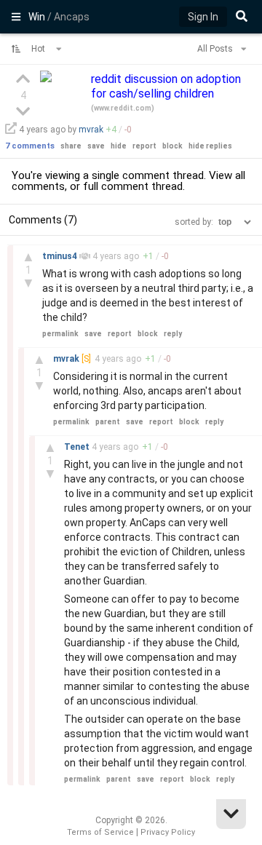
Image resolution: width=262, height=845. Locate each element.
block (172, 146)
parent (107, 422)
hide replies (210, 146)
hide (119, 146)
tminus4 (60, 256)
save (96, 146)
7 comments (30, 146)
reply (173, 334)
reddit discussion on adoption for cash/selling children (166, 86)
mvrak (91, 129)
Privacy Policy (167, 832)
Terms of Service (100, 832)
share (71, 146)
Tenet (78, 447)
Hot (39, 49)
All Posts (216, 49)
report (144, 146)
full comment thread (133, 186)
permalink (60, 334)
